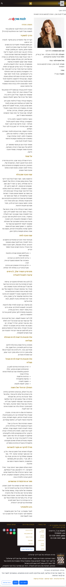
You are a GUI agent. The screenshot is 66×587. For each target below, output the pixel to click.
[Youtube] (10, 533)
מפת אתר (30, 540)
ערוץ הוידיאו (41, 540)
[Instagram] (7, 533)
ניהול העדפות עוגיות (27, 549)
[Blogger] (4, 530)
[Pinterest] (7, 530)
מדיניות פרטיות (29, 530)
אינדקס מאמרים (42, 536)
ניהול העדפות (7, 582)
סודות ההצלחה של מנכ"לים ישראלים (41, 555)
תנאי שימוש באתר (28, 533)
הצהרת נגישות (29, 537)
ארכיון (42, 549)
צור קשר (30, 544)
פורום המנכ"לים (41, 531)
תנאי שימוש (49, 579)
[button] (30, 3)
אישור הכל (23, 582)
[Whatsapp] (14, 533)
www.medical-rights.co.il (50, 70)
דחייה (15, 582)
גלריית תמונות (42, 544)
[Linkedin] (10, 530)
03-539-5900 (54, 536)
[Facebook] (14, 530)
